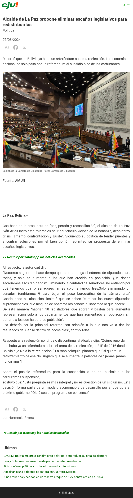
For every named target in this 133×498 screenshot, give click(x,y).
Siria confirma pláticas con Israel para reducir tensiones (39, 466)
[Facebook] (16, 47)
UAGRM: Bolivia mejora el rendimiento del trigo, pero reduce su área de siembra (55, 455)
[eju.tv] (10, 5)
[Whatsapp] (7, 47)
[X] (24, 47)
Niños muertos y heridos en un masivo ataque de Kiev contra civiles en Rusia (53, 477)
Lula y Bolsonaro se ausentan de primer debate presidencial (42, 461)
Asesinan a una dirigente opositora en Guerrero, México (39, 471)
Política (8, 30)
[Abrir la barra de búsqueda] (124, 5)
